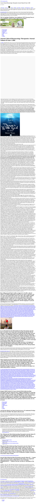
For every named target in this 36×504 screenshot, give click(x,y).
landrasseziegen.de (21, 483)
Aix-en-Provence (2, 455)
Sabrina (2, 42)
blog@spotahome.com (5, 432)
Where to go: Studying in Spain (7, 439)
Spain (3, 33)
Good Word (17, 490)
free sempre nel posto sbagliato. (14, 489)
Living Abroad (4, 30)
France (3, 35)
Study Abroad (4, 31)
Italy (3, 34)
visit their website (7, 490)
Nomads (3, 404)
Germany (3, 36)
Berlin (18, 455)
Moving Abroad (4, 29)
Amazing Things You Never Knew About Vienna (9, 441)
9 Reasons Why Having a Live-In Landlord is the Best (10, 443)
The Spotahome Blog (3, 479)
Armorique (7, 455)
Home (3, 500)
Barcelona (12, 455)
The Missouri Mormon (31, 481)
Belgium (15, 455)
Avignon (10, 455)
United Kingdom (4, 405)
